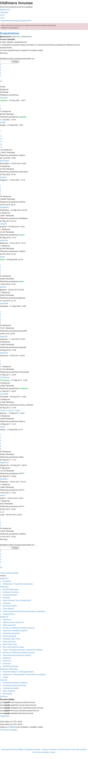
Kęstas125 (4, 462)
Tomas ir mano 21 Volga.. (10, 410)
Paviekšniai (5, 377)
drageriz (3, 177)
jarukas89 (4, 303)
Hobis (2, 426)
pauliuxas (4, 352)
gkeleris (3, 287)
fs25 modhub (81, 749)
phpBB (11, 727)
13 (1, 141)
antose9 (3, 223)
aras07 (3, 495)
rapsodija (4, 97)
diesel (2, 256)
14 (1, 144)
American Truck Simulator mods (62, 749)
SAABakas (4, 207)
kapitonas (4, 240)
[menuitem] (2, 15)
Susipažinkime (9, 33)
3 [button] (0, 70)
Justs (2, 511)
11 (1, 136)
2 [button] (0, 67)
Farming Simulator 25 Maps (12, 749)
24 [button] (1, 81)
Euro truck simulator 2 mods (44, 752)
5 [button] (0, 75)
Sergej (2, 122)
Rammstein (4, 160)
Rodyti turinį (5, 9)
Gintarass (4, 479)
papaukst (3, 336)
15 (1, 147)
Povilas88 (4, 394)
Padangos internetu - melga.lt (36, 749)
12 (1, 138)
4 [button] (0, 73)
